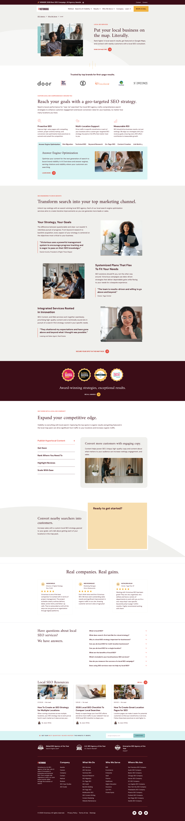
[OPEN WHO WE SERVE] (114, 9)
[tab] (49, 144)
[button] (118, 631)
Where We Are (135, 762)
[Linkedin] (134, 813)
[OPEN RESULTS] (100, 9)
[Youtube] (140, 813)
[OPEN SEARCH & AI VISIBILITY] (91, 9)
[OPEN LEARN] (130, 9)
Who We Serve (52, 16)
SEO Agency (41, 16)
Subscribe (139, 735)
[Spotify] (146, 813)
